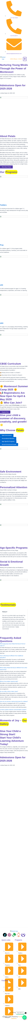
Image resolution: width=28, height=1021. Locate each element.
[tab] (6, 435)
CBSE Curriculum (10, 363)
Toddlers (3, 205)
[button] (25, 59)
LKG (1, 285)
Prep (2, 245)
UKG (1, 323)
